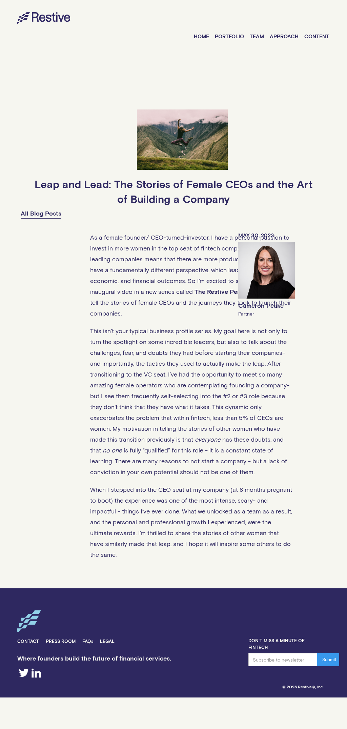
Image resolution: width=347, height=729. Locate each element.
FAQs (87, 641)
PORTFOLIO (229, 36)
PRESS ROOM (61, 641)
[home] (35, 19)
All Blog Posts (41, 213)
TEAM (257, 36)
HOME (201, 36)
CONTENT (316, 36)
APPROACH (284, 36)
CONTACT (28, 641)
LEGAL (107, 641)
